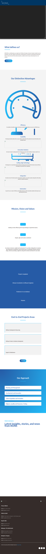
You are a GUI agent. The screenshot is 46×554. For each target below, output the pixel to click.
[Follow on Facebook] (39, 548)
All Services (23, 360)
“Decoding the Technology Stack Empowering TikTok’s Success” (18, 473)
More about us (8, 60)
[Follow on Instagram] (44, 548)
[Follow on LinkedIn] (42, 548)
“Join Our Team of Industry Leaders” (13, 454)
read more (7, 445)
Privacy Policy (19, 544)
